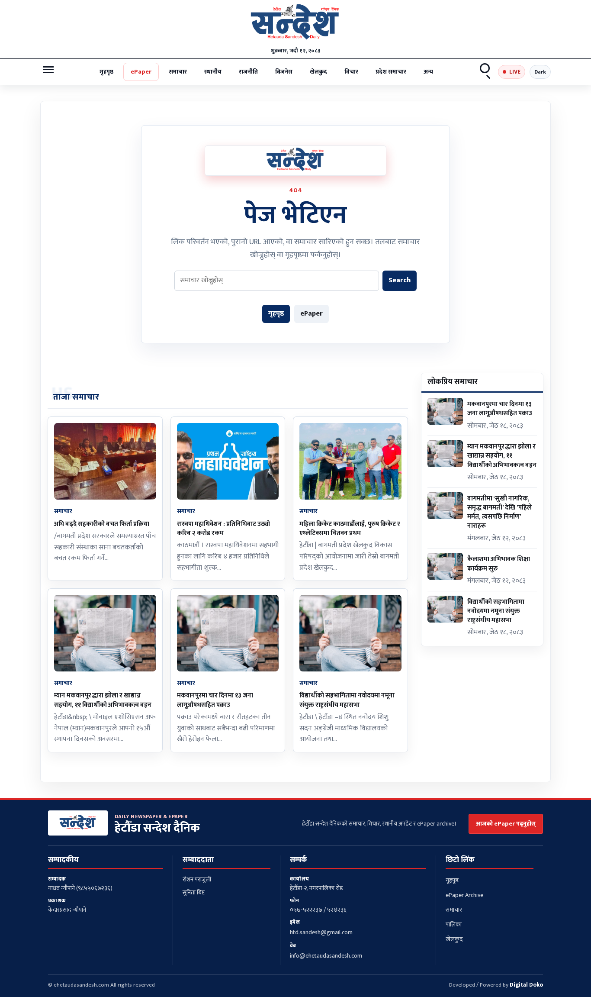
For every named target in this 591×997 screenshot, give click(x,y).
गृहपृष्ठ (106, 72)
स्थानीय (213, 72)
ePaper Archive (464, 895)
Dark (540, 72)
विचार (351, 72)
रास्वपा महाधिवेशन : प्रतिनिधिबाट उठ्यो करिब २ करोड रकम (223, 529)
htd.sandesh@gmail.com (321, 932)
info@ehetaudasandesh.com (326, 956)
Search (485, 72)
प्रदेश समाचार (391, 72)
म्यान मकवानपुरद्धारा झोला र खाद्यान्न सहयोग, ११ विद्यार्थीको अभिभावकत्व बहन (102, 700)
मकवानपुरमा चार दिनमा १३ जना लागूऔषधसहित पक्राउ (215, 700)
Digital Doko (526, 985)
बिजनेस (283, 72)
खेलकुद (318, 72)
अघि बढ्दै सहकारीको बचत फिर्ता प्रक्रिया (101, 524)
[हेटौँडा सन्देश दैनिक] (295, 24)
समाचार (178, 72)
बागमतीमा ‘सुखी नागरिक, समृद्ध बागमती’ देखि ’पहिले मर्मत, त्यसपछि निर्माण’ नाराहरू (499, 512)
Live (514, 72)
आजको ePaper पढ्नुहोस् (506, 824)
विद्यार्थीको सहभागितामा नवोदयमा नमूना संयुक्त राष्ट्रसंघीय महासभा (347, 700)
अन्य (428, 72)
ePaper (141, 72)
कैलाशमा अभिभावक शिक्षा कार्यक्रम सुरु (498, 564)
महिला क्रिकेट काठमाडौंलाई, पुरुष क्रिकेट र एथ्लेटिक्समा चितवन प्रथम (349, 529)
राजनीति (248, 72)
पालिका (454, 924)
